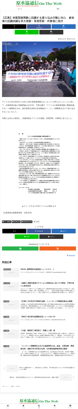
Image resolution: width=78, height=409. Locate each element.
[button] (51, 32)
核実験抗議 (17, 221)
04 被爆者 (7, 221)
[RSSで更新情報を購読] (57, 248)
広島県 (37, 221)
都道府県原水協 (27, 221)
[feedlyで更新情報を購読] (20, 248)
